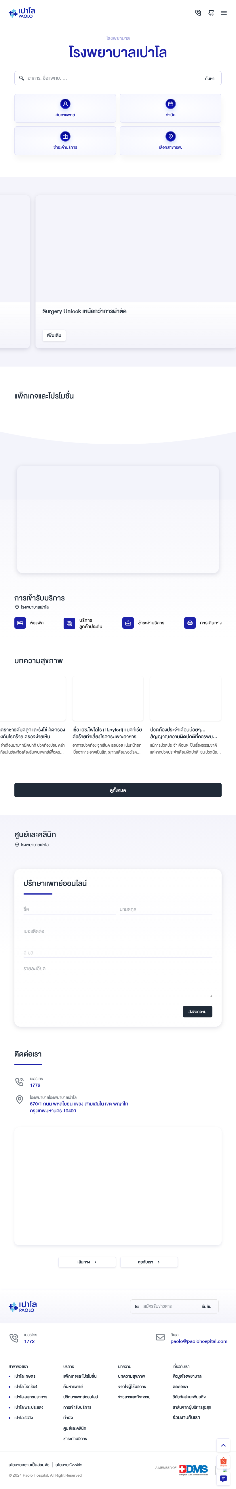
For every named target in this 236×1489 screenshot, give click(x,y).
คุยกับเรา (145, 1262)
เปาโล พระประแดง (28, 1407)
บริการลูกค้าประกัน (90, 623)
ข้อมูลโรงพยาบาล (187, 1376)
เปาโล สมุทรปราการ (30, 1396)
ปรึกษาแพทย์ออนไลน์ (80, 1396)
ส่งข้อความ (198, 1011)
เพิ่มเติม (36, 335)
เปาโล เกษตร (24, 1376)
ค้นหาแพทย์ (73, 1386)
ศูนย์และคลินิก (74, 1428)
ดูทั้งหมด (118, 790)
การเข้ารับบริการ (77, 1407)
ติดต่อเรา (180, 1386)
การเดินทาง (211, 623)
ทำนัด (68, 1417)
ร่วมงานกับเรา (186, 1417)
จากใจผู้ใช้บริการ (132, 1386)
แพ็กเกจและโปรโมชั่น (80, 1376)
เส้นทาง (83, 1262)
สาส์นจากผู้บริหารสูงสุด (192, 1407)
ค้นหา (209, 78)
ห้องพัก (37, 623)
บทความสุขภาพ (131, 1376)
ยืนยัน (207, 1306)
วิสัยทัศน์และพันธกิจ (189, 1396)
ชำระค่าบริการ (151, 623)
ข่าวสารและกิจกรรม (134, 1396)
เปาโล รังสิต (23, 1417)
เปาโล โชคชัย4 (25, 1386)
